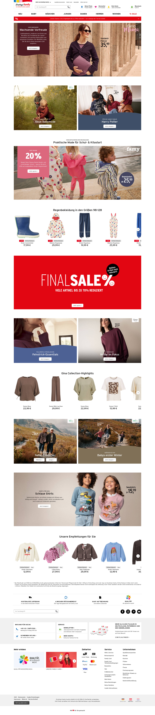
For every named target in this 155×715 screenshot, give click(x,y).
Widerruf (24, 699)
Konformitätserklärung (129, 680)
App (105, 669)
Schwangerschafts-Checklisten (110, 675)
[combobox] (51, 7)
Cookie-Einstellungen (33, 697)
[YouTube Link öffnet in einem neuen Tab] (139, 612)
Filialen (125, 661)
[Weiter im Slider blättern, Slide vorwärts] (138, 229)
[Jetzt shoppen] (77, 49)
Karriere (125, 658)
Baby (33, 14)
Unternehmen (127, 664)
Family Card (69, 2)
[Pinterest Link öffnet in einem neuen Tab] (134, 612)
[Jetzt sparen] (77, 173)
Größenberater (108, 672)
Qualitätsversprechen (60, 2)
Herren (99, 14)
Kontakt (125, 655)
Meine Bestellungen (110, 682)
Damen (83, 14)
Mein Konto (107, 679)
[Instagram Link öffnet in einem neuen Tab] (128, 612)
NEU (20, 14)
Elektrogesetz (127, 677)
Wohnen (116, 14)
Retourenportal (109, 655)
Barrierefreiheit (33, 699)
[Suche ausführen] (68, 7)
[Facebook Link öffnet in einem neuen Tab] (123, 612)
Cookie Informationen (110, 688)
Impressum (17, 699)
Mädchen (50, 14)
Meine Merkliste (109, 685)
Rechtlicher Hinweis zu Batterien (129, 674)
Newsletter (76, 2)
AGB (15, 697)
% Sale (133, 14)
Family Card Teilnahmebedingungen (111, 662)
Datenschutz (21, 697)
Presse (125, 667)
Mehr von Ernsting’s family (42, 2)
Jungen (67, 14)
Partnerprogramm (128, 670)
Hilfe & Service (83, 2)
